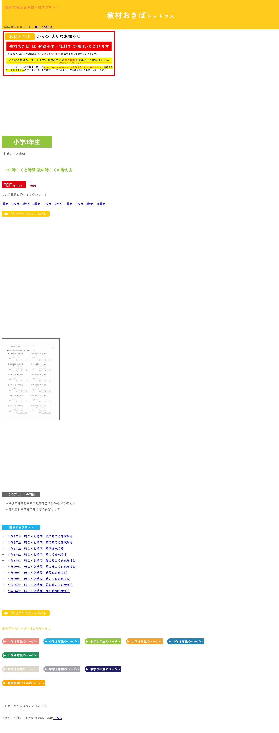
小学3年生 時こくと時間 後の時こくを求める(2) (42, 560)
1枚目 (5, 203)
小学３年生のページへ (105, 641)
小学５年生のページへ (188, 641)
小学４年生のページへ (147, 641)
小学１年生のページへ (23, 641)
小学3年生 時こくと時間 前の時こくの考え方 (40, 584)
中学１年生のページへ (23, 669)
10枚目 (101, 203)
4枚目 (37, 203)
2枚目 (15, 203)
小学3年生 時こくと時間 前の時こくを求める (40, 542)
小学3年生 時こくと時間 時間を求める (36, 548)
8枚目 (79, 203)
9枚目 (90, 203)
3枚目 (26, 203)
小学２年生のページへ (64, 641)
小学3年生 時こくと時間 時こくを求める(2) (39, 578)
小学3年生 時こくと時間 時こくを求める (37, 554)
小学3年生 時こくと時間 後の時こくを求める (40, 536)
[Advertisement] (246, 89)
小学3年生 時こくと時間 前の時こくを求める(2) (42, 566)
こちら (42, 705)
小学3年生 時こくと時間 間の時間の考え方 (39, 591)
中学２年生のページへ (64, 669)
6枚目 (58, 203)
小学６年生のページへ (23, 655)
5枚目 (47, 203)
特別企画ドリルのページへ (26, 683)
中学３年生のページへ (105, 669)
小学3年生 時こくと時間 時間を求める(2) (37, 572)
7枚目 (69, 203)
